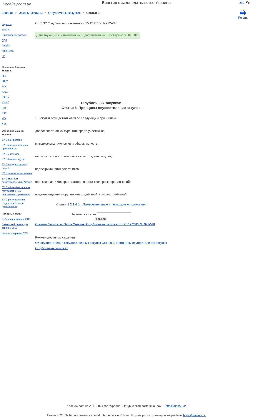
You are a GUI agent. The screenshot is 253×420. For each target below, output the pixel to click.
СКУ (4, 113)
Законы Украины (31, 13)
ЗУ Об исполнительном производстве (15, 147)
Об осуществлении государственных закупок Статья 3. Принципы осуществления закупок (101, 243)
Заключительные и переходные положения (114, 204)
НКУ (4, 108)
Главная (8, 13)
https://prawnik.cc (194, 415)
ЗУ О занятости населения (17, 173)
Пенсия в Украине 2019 (15, 233)
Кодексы (6, 24)
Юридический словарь (14, 35)
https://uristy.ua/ (176, 406)
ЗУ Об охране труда (13, 159)
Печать (243, 17)
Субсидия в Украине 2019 (16, 219)
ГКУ (4, 76)
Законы (6, 29)
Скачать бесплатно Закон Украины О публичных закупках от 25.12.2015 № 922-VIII (95, 224)
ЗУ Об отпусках (10, 154)
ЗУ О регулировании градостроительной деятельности (13, 203)
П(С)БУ (6, 45)
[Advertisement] (101, 71)
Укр (241, 2)
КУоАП (5, 102)
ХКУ (4, 123)
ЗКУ (4, 86)
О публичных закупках (64, 13)
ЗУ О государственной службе (14, 166)
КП (3, 56)
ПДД (4, 40)
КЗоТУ (5, 97)
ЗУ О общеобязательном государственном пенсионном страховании (16, 191)
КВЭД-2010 (8, 51)
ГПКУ (5, 81)
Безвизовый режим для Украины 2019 (15, 226)
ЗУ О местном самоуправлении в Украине (17, 180)
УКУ (4, 118)
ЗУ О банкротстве (12, 139)
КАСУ (5, 92)
